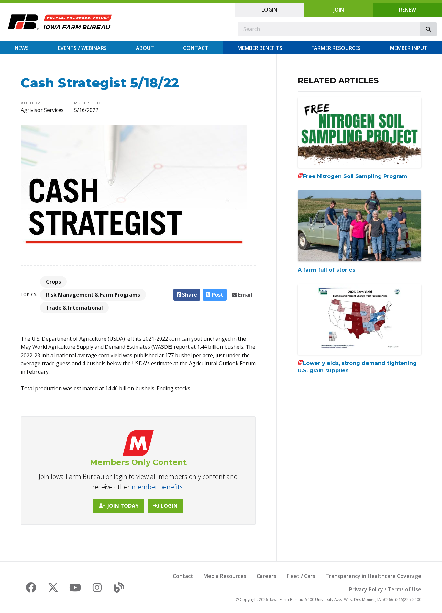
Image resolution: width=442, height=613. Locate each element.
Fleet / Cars (301, 576)
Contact (195, 47)
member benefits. (158, 486)
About (145, 47)
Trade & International (74, 307)
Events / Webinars (82, 47)
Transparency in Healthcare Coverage (373, 576)
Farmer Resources (336, 47)
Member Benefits (260, 47)
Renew (407, 9)
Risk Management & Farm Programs (93, 294)
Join (338, 9)
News (22, 47)
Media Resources (225, 576)
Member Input (408, 47)
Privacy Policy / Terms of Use (385, 589)
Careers (266, 576)
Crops (53, 281)
